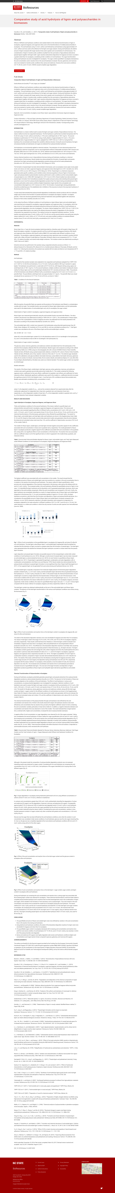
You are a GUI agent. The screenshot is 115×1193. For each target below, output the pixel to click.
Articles (43, 12)
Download (18, 70)
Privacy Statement (64, 1162)
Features (50, 12)
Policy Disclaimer (42, 1172)
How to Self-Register (60, 12)
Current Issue (41, 1162)
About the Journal (18, 12)
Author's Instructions (43, 1168)
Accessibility (63, 1168)
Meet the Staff (41, 1165)
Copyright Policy (64, 1165)
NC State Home (19, 1)
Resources (83, 1)
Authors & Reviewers (32, 12)
